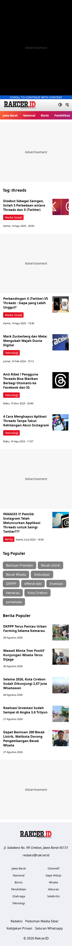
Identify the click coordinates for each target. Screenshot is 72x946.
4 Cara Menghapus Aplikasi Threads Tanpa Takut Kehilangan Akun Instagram (26, 420)
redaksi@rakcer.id (36, 855)
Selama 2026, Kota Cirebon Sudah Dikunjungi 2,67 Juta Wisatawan (25, 683)
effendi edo (33, 583)
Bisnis (45, 115)
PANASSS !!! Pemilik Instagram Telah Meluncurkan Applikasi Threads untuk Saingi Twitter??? (21, 523)
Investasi (56, 583)
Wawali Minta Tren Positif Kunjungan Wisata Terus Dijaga (23, 655)
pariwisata (14, 602)
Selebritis (53, 896)
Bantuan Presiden (19, 565)
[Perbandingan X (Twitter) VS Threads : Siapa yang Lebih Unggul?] (60, 304)
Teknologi (11, 353)
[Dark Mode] (60, 105)
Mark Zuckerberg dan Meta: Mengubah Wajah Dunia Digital (25, 340)
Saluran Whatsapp (49, 928)
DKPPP (11, 583)
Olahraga (18, 896)
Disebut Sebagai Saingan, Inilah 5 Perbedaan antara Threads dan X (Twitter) (24, 205)
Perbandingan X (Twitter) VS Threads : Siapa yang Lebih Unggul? (25, 303)
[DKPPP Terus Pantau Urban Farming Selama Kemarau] (60, 632)
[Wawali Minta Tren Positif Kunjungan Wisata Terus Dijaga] (60, 656)
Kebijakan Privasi (19, 928)
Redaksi (16, 921)
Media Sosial (13, 217)
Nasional (29, 115)
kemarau (13, 593)
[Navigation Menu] (67, 105)
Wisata (53, 882)
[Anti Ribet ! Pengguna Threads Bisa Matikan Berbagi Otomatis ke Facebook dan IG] (60, 380)
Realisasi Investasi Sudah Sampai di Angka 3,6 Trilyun (25, 710)
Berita (9, 539)
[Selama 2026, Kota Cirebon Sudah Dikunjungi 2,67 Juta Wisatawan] (60, 685)
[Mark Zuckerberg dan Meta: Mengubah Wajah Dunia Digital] (60, 342)
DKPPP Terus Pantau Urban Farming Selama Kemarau (25, 628)
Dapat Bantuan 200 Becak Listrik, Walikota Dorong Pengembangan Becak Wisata (24, 738)
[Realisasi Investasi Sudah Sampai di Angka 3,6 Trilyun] (60, 714)
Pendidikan (62, 115)
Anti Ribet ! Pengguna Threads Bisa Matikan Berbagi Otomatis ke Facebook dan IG (20, 381)
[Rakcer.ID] (20, 105)
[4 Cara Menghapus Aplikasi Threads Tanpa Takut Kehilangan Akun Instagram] (60, 422)
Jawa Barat (10, 115)
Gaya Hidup (53, 875)
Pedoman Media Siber (42, 921)
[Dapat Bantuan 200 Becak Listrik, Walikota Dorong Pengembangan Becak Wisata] (60, 738)
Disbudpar (42, 574)
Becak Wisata (16, 574)
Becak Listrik (50, 565)
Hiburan (53, 889)
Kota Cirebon (37, 593)
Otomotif (53, 868)
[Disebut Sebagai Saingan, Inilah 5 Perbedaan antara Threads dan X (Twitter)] (60, 207)
